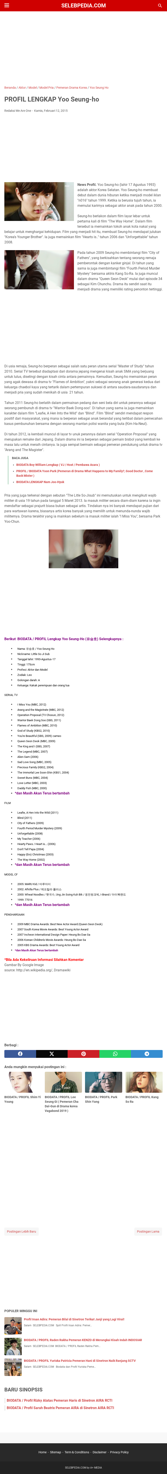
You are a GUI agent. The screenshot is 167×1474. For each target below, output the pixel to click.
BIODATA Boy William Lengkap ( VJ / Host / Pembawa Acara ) (58, 464)
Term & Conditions (77, 1452)
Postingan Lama (148, 1231)
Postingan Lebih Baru (21, 1231)
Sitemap (55, 1452)
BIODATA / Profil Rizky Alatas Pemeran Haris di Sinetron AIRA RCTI (59, 1400)
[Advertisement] (83, 48)
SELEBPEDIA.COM (83, 5)
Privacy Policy (119, 1452)
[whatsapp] (115, 1054)
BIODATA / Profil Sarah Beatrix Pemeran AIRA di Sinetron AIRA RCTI (60, 1408)
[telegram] (147, 1054)
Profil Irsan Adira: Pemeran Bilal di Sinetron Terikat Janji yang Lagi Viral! (74, 1319)
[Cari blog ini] (160, 5)
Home (42, 1452)
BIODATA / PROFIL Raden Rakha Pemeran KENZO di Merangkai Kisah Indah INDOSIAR (83, 1340)
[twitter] (52, 1054)
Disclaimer (100, 1452)
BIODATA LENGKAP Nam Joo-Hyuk (40, 482)
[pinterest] (83, 1054)
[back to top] (158, 1464)
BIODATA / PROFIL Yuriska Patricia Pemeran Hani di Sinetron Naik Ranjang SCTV (80, 1360)
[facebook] (20, 1054)
